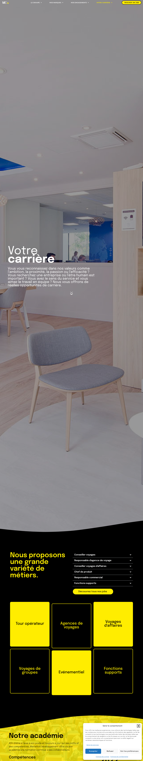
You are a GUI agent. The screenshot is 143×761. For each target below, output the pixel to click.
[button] (138, 726)
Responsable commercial (88, 577)
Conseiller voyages (84, 555)
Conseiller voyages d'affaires (90, 566)
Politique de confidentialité (119, 756)
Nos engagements (79, 2)
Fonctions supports (85, 583)
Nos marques (55, 2)
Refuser (110, 751)
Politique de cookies (102, 756)
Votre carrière (103, 2)
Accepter (93, 751)
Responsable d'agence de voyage (92, 560)
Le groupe (35, 2)
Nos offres (29, 636)
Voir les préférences (129, 751)
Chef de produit (83, 572)
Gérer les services (92, 745)
